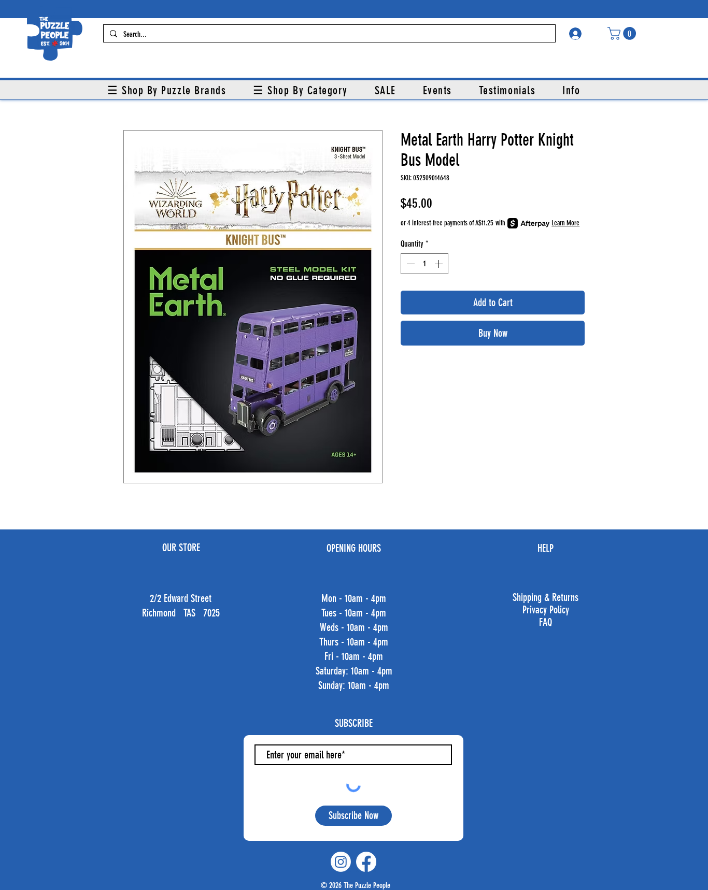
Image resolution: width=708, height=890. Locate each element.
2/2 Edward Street (180, 598)
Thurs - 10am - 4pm (353, 642)
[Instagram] (341, 862)
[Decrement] (409, 264)
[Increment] (439, 264)
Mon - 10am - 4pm (353, 598)
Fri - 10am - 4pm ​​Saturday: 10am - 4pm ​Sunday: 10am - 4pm (354, 671)
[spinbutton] (424, 264)
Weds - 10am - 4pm (354, 627)
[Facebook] (366, 862)
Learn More (565, 223)
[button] (623, 33)
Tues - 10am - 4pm (353, 613)
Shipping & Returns (545, 597)
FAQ (545, 622)
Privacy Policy (545, 610)
